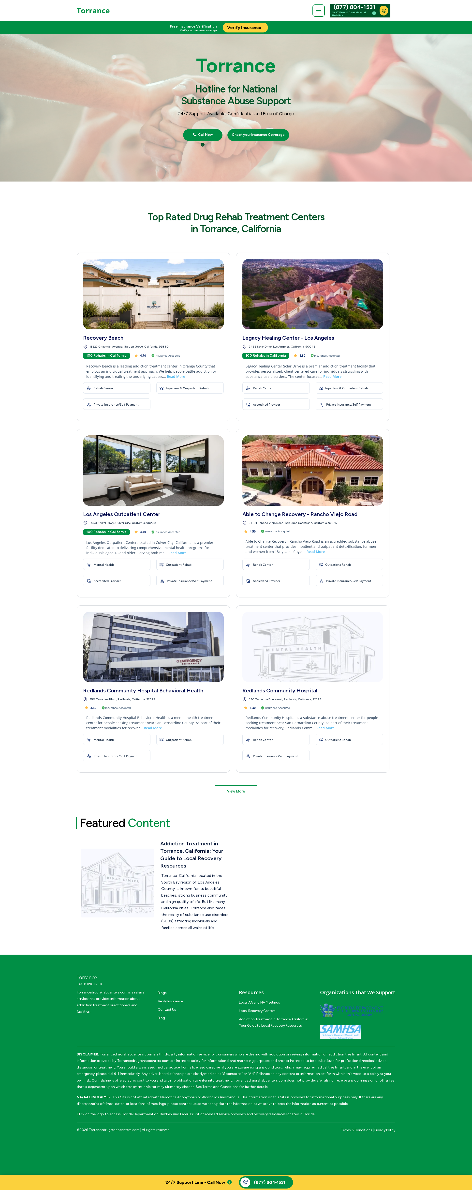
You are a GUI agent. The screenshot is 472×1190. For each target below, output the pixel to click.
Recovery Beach (103, 338)
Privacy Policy (384, 1130)
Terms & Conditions (356, 1130)
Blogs (162, 993)
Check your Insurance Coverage (258, 135)
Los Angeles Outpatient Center (121, 514)
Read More (176, 376)
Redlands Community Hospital (279, 690)
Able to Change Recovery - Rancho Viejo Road (299, 514)
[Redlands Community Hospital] (312, 647)
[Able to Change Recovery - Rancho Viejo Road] (312, 470)
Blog (161, 1018)
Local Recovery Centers (257, 1011)
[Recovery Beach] (153, 294)
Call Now (205, 135)
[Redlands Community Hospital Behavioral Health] (153, 647)
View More (236, 791)
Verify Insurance (170, 1001)
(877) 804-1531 (354, 7)
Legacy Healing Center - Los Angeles (288, 338)
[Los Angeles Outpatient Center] (153, 470)
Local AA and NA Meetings (259, 1002)
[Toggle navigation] (318, 10)
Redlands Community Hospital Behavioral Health (143, 690)
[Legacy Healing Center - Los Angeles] (312, 294)
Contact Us (167, 1009)
